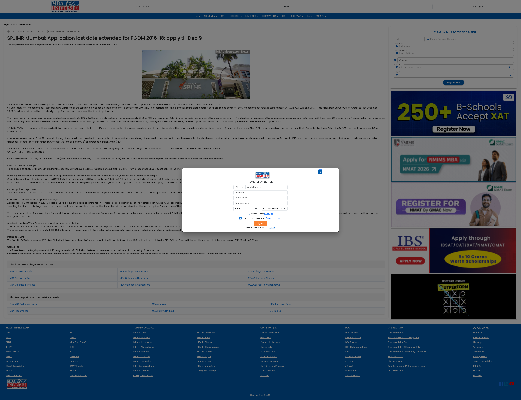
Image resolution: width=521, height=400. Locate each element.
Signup (260, 223)
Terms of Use (273, 218)
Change (268, 213)
